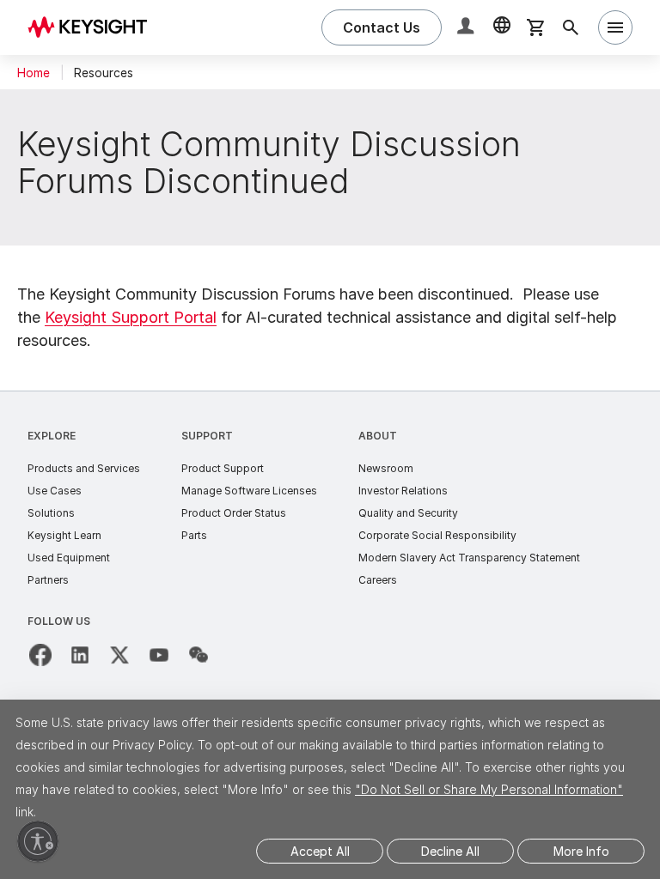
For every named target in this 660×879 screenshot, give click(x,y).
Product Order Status (233, 512)
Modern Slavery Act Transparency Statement (469, 557)
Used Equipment (69, 557)
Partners (48, 579)
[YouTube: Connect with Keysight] (159, 655)
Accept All (320, 851)
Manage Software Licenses (249, 490)
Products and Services (84, 468)
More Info (581, 851)
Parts (194, 535)
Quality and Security (408, 512)
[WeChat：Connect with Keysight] (198, 655)
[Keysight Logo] (94, 27)
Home (33, 73)
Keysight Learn (64, 535)
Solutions (51, 512)
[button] (467, 28)
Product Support (222, 468)
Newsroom (385, 468)
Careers (377, 579)
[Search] (570, 27)
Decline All (450, 851)
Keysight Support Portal (131, 317)
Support (207, 435)
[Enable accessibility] (37, 841)
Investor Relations (403, 490)
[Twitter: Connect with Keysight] (119, 655)
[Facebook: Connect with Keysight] (40, 655)
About (377, 435)
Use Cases (55, 490)
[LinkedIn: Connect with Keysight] (80, 655)
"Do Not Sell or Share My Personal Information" (489, 789)
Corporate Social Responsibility (437, 535)
